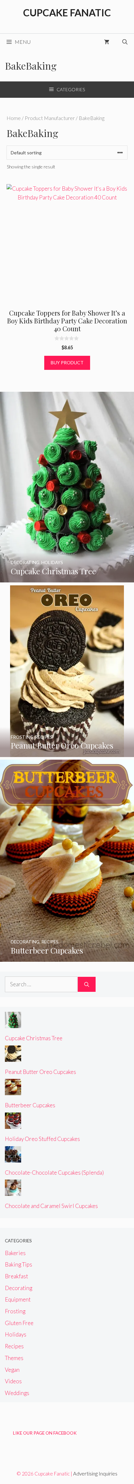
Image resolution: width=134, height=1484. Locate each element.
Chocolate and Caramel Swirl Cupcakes (51, 1205)
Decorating (18, 1288)
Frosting (15, 1311)
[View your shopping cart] (107, 42)
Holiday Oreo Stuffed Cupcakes (42, 1138)
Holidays (15, 1334)
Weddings (17, 1392)
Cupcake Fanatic (67, 12)
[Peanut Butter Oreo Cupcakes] (67, 752)
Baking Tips (18, 1264)
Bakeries (15, 1253)
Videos (13, 1381)
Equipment (18, 1299)
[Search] (86, 984)
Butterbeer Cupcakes (30, 1105)
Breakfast (16, 1276)
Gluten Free (19, 1323)
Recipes (14, 1346)
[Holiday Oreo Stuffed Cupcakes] (13, 1124)
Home (14, 118)
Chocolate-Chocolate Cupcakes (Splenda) (54, 1172)
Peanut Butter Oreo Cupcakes (40, 1071)
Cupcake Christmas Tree (33, 1038)
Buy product (67, 362)
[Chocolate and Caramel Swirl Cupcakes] (13, 1191)
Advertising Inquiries (95, 1473)
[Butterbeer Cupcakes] (67, 957)
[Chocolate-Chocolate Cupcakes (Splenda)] (13, 1158)
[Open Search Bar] (125, 42)
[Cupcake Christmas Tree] (67, 578)
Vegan (12, 1369)
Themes (14, 1358)
